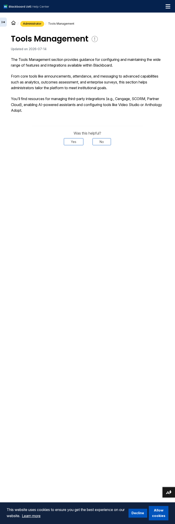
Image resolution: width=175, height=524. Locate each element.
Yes (73, 142)
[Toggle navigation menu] (168, 6)
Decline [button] (137, 513)
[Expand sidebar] (3, 22)
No (102, 142)
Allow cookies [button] (158, 513)
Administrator (32, 23)
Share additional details (87, 159)
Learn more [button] (31, 516)
